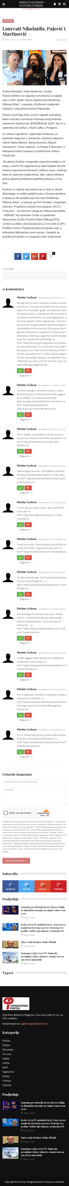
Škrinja (5, 1076)
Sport (5, 1067)
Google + (42, 889)
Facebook (10, 889)
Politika (6, 1041)
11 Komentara (26, 40)
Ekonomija (7, 1049)
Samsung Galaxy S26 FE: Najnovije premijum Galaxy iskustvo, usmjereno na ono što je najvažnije (42, 956)
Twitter (26, 889)
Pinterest (58, 889)
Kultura (8, 21)
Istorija (5, 1063)
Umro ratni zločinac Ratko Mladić (38, 942)
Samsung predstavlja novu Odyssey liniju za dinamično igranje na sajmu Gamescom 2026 (43, 910)
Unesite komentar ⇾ (16, 860)
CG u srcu (6, 1054)
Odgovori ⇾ (25, 375)
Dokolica (7, 1085)
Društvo (6, 1045)
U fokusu (6, 1080)
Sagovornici (8, 1072)
